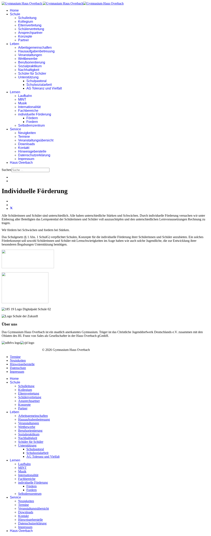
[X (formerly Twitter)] (11, 208)
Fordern (32, 121)
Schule (15, 14)
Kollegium (25, 21)
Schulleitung (27, 18)
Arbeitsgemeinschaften (35, 47)
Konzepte (25, 36)
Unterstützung (28, 77)
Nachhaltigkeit (28, 70)
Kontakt (23, 147)
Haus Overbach (21, 162)
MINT (22, 99)
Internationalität (29, 107)
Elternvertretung (29, 25)
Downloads (26, 144)
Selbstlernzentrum (31, 125)
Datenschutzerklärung (34, 155)
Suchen (6, 170)
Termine (24, 136)
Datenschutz (18, 368)
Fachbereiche (28, 110)
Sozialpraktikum (30, 66)
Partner (23, 40)
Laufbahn (25, 96)
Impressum (26, 159)
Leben (14, 44)
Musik (22, 103)
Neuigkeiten (27, 133)
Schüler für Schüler (32, 73)
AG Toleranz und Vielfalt (44, 88)
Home (14, 10)
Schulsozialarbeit (39, 84)
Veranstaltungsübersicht (35, 140)
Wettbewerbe (28, 58)
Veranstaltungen (30, 55)
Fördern (32, 118)
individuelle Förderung (34, 114)
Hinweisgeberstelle (32, 151)
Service (15, 129)
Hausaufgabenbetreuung (36, 51)
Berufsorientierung (31, 62)
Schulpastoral (36, 81)
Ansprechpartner (30, 32)
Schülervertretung (31, 29)
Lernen (15, 92)
